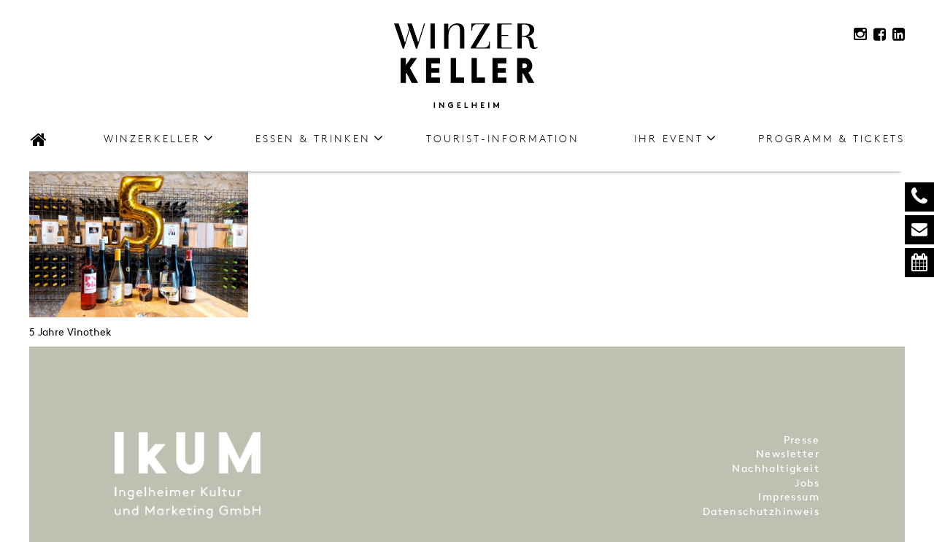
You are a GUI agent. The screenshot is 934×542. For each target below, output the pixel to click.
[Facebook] (879, 34)
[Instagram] (860, 34)
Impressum (788, 496)
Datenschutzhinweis (761, 511)
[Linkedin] (898, 34)
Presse (801, 439)
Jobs (807, 482)
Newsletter (787, 453)
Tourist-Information (502, 138)
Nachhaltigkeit (775, 468)
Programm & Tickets (831, 138)
